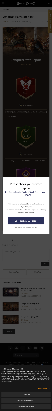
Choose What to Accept (25, 400)
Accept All (26, 394)
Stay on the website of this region (26, 227)
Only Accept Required (26, 407)
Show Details (42, 388)
